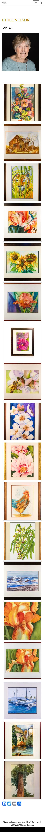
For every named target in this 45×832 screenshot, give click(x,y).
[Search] (41, 3)
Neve (13, 829)
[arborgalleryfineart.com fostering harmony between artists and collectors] (4, 2)
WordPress (30, 829)
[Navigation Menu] (36, 3)
